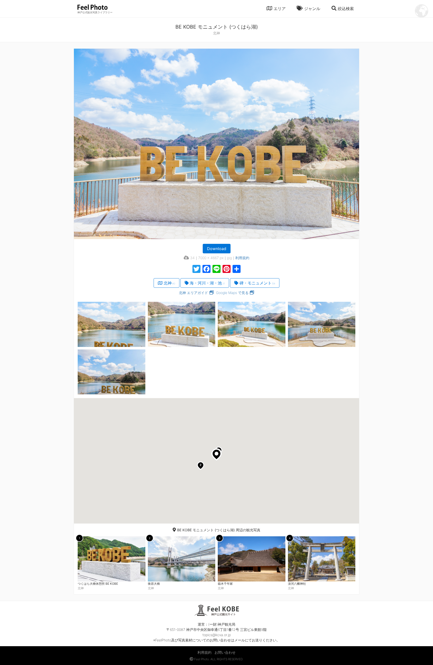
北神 (169, 282)
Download (216, 248)
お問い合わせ (225, 652)
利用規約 (242, 258)
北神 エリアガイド (193, 292)
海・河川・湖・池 (207, 282)
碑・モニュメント (257, 282)
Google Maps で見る (232, 292)
